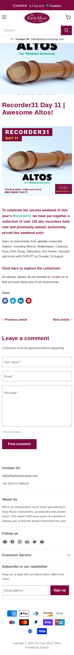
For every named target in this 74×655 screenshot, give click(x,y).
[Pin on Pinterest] (28, 301)
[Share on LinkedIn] (21, 301)
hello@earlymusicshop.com (20, 475)
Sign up (60, 590)
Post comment (19, 444)
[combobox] (31, 30)
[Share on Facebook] (5, 301)
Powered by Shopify (37, 647)
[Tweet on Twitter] (13, 301)
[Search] (66, 30)
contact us (58, 277)
